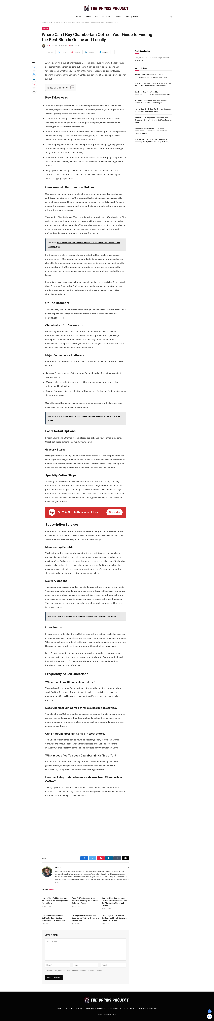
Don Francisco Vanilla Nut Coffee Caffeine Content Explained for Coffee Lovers (53, 917)
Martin (51, 45)
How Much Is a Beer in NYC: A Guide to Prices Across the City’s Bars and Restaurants (153, 84)
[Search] (171, 16)
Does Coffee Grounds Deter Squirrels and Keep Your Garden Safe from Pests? (85, 900)
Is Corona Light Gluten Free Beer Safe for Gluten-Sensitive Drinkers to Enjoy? (151, 102)
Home (78, 17)
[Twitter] (34, 74)
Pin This (116, 512)
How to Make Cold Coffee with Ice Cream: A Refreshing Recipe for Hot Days (55, 900)
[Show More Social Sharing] (112, 52)
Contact (119, 17)
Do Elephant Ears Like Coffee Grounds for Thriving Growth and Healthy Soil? (85, 917)
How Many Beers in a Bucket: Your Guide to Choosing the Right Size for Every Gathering (152, 140)
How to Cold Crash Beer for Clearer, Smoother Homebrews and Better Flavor (153, 110)
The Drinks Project (109, 1014)
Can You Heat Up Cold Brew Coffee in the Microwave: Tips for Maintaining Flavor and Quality (114, 901)
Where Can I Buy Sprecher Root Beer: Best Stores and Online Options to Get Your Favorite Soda (153, 120)
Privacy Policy (132, 17)
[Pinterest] (34, 85)
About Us (106, 17)
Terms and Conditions (147, 1009)
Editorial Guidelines (95, 1009)
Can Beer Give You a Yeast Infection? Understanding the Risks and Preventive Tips (152, 93)
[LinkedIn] (34, 79)
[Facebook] (34, 68)
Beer (96, 17)
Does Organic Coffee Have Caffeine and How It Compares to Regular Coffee (114, 917)
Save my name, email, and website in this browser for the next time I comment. (75, 971)
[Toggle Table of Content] (71, 87)
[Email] (34, 91)
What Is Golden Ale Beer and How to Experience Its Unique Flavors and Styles (151, 76)
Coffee (88, 17)
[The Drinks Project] (107, 8)
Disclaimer (129, 1009)
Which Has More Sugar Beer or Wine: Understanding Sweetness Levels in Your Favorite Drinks (151, 131)
